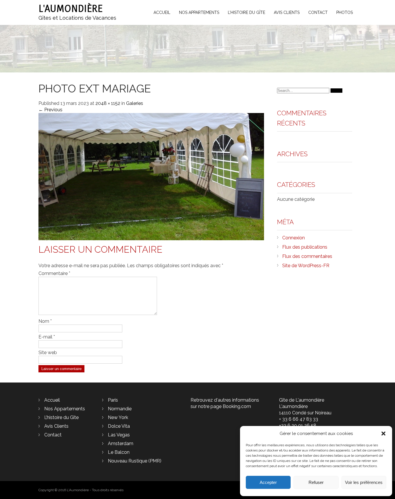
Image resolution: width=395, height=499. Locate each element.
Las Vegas (119, 435)
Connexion (293, 238)
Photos (344, 12)
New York (118, 417)
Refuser (316, 482)
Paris (113, 400)
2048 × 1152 (107, 103)
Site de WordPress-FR (305, 265)
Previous (50, 109)
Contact (318, 12)
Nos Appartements (199, 12)
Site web (47, 352)
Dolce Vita (119, 426)
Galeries (134, 103)
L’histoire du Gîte (246, 12)
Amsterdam (120, 443)
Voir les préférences (364, 482)
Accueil (162, 12)
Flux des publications (304, 247)
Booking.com (237, 406)
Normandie (120, 408)
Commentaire (54, 273)
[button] (383, 433)
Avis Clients (287, 12)
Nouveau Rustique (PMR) (134, 461)
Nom (45, 321)
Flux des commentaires (307, 256)
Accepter (268, 482)
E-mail (46, 337)
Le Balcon (119, 452)
